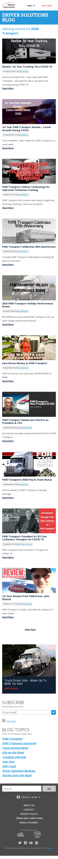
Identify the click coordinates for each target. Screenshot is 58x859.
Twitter (20, 842)
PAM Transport (12, 739)
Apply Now (47, 5)
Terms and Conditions (29, 818)
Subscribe (53, 712)
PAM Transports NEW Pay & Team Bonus (27, 479)
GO (49, 788)
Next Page (30, 629)
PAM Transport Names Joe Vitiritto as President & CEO (25, 421)
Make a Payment (29, 822)
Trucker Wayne (26, 544)
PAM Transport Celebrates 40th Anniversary (29, 246)
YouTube (31, 842)
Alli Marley (24, 71)
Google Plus (36, 842)
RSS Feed (11, 721)
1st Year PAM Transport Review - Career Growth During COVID (26, 129)
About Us (29, 805)
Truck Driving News (15, 748)
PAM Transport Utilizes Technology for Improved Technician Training (26, 188)
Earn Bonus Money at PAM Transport (24, 363)
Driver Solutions (8, 5)
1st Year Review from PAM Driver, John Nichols (25, 598)
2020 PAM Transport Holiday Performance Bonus (27, 305)
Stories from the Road (16, 775)
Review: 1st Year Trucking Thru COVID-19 (27, 66)
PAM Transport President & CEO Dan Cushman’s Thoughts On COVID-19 (24, 538)
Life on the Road (13, 752)
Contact (29, 809)
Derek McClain (26, 427)
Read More (8, 88)
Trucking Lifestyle (14, 757)
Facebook (25, 842)
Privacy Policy (29, 813)
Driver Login (29, 797)
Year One (8, 761)
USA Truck (9, 766)
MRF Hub (49, 848)
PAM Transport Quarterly (19, 743)
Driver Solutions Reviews (18, 771)
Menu (30, 5)
